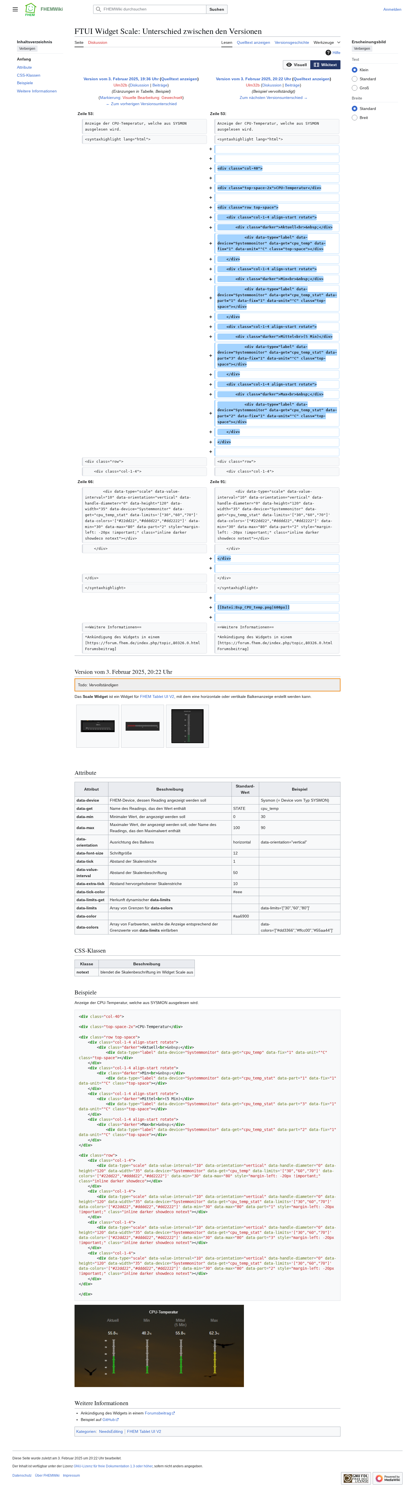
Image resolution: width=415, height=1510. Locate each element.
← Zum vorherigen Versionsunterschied (141, 103)
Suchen (216, 9)
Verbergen (27, 48)
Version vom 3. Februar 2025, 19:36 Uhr (121, 79)
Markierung (110, 97)
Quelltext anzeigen (179, 79)
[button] (15, 9)
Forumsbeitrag (158, 1413)
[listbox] (311, 64)
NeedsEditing (111, 1431)
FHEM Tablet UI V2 (157, 696)
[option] (296, 64)
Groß (364, 87)
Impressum (71, 1475)
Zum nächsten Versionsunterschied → (274, 97)
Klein (364, 69)
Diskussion (139, 85)
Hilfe (336, 52)
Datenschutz (22, 1475)
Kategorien (86, 1431)
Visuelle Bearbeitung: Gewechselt (152, 97)
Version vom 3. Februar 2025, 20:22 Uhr (253, 79)
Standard (368, 78)
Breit (364, 117)
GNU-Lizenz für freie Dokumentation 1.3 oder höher (113, 1466)
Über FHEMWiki (47, 1475)
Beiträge (159, 85)
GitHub (108, 1419)
